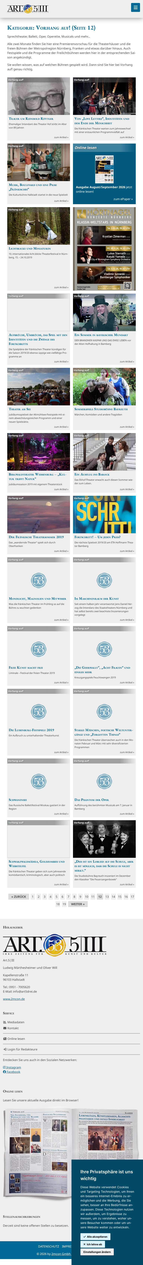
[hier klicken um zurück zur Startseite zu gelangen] (27, 8)
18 (58, 904)
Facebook (13, 1072)
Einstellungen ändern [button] (97, 1251)
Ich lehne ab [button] (94, 1244)
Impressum (71, 1246)
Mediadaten (15, 1022)
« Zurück (18, 897)
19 (64, 904)
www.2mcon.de (14, 999)
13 (107, 897)
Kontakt (13, 1028)
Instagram (13, 1067)
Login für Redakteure (22, 1049)
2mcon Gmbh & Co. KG (67, 1254)
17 (132, 897)
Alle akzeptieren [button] (97, 1236)
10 (86, 897)
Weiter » (78, 904)
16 (126, 897)
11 (93, 897)
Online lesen (16, 1039)
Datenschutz (48, 1246)
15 (119, 897)
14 (113, 897)
